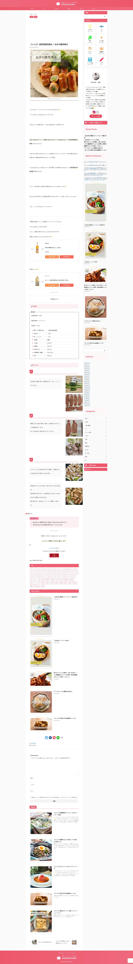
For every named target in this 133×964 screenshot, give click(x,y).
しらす (36, 569)
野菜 (69, 8)
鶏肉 (43, 586)
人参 (39, 579)
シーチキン (54, 572)
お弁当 (86, 422)
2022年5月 (87, 394)
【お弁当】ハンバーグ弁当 (61, 640)
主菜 (32, 743)
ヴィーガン (33, 579)
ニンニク (33, 576)
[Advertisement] (54, 30)
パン (44, 576)
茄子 (52, 582)
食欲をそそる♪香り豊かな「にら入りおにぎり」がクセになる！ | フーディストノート (95, 175)
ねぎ (32, 745)
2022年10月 (87, 389)
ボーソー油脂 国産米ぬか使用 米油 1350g (56, 280)
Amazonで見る (52, 256)
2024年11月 (87, 363)
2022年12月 (87, 385)
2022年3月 (87, 398)
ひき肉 (66, 569)
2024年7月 (87, 365)
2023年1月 (87, 383)
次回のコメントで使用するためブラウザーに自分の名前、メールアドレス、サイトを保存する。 (55, 797)
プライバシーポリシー (71, 953)
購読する (89, 469)
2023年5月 (87, 379)
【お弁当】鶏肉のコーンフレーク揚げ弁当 (65, 597)
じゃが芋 (43, 569)
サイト (32, 791)
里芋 (70, 582)
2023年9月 (87, 374)
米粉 (43, 582)
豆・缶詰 (56, 8)
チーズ (61, 572)
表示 (56, 299)
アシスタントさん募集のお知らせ (63, 691)
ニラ (76, 572)
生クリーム (33, 582)
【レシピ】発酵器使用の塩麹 (90, 161)
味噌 (53, 579)
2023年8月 (87, 376)
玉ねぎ (71, 579)
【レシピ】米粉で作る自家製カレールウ (65, 718)
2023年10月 (87, 372)
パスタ (38, 576)
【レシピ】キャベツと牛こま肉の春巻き (93, 177)
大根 (57, 579)
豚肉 (65, 582)
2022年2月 (87, 400)
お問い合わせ (61, 953)
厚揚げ (47, 579)
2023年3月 (87, 381)
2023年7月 (87, 377)
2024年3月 (87, 370)
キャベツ (33, 572)
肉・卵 (31, 8)
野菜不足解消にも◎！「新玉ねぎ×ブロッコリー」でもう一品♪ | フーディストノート (95, 169)
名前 (31, 778)
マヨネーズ (64, 576)
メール (32, 784)
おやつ (81, 8)
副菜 (86, 442)
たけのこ (49, 569)
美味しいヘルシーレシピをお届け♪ (69, 956)
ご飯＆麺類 (87, 425)
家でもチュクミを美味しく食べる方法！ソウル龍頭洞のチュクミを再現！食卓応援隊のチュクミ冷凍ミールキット (65, 675)
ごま (32, 569)
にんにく (60, 569)
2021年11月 (87, 405)
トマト (66, 572)
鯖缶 (32, 586)
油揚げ (65, 579)
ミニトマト (72, 576)
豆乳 (56, 582)
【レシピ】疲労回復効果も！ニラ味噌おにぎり (94, 173)
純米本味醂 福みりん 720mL (53, 247)
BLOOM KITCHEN (68, 4)
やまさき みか (102, 161)
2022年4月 (87, 396)
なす (55, 569)
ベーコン (58, 576)
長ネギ (75, 582)
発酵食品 (87, 446)
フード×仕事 (88, 432)
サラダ (48, 572)
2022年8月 (87, 390)
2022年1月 (86, 402)
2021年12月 (87, 403)
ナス (72, 572)
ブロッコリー (50, 576)
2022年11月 (87, 387)
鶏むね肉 (37, 586)
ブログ (93, 8)
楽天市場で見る (66, 256)
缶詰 (47, 582)
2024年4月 (87, 368)
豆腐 (61, 582)
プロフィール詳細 (95, 116)
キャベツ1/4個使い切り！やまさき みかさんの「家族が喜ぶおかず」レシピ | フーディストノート (95, 178)
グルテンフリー (40, 572)
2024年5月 (87, 366)
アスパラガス (73, 569)
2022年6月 (87, 392)
